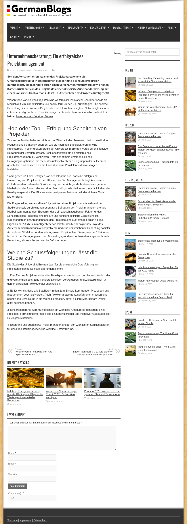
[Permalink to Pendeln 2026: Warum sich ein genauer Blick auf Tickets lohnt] (102, 387)
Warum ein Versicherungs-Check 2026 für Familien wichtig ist (61, 394)
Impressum (25, 520)
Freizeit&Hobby (33, 28)
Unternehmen (46, 80)
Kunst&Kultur (98, 28)
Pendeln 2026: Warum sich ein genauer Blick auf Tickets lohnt (102, 393)
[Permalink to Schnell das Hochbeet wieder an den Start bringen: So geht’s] (130, 210)
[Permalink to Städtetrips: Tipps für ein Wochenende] (130, 249)
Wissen (28, 37)
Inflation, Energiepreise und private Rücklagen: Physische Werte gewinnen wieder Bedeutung (25, 396)
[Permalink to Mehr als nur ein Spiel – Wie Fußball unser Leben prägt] (130, 355)
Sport (13, 37)
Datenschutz (40, 520)
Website (12, 474)
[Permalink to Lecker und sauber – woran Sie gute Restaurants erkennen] (130, 141)
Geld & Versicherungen (22, 70)
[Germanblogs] (39, 13)
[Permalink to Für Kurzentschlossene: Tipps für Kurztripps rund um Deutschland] (130, 302)
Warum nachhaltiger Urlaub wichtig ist (158, 280)
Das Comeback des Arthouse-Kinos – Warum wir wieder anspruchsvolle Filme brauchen (159, 149)
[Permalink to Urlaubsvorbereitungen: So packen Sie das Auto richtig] (130, 276)
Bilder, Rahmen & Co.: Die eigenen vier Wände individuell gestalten (93, 352)
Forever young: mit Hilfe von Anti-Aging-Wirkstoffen (34, 352)
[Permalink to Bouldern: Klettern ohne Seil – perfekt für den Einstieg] (130, 328)
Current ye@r (16, 493)
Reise (170, 28)
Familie (14, 28)
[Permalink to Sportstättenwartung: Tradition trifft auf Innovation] (130, 170)
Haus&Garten (75, 28)
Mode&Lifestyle (122, 28)
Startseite (12, 520)
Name (11, 453)
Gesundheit (55, 28)
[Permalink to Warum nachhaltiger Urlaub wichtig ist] (130, 289)
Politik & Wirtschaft (149, 28)
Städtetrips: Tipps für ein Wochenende (158, 240)
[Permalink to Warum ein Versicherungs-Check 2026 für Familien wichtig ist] (64, 387)
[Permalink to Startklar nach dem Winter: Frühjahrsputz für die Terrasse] (130, 223)
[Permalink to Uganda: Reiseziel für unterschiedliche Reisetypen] (130, 262)
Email (11, 463)
